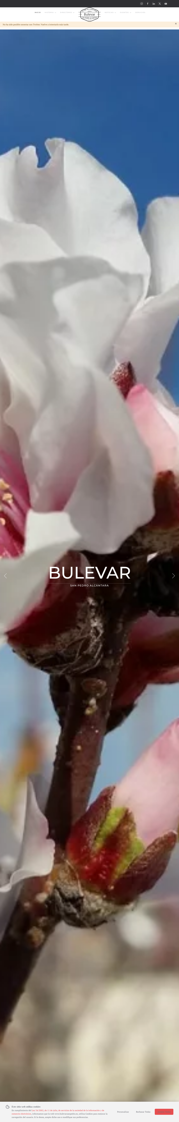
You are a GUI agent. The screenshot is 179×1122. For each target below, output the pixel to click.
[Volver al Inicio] (89, 14)
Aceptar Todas (164, 1111)
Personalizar (123, 1111)
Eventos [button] (124, 12)
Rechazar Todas (143, 1111)
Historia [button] (49, 12)
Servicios (140, 12)
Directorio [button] (66, 12)
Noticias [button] (109, 12)
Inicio (38, 12)
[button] (6, 576)
